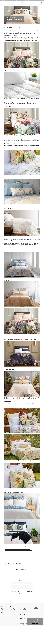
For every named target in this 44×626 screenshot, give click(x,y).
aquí (9, 137)
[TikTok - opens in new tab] (23, 619)
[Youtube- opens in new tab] (24, 619)
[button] (1, 3)
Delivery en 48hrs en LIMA (8, 0)
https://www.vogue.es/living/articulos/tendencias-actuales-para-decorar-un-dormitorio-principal (17, 549)
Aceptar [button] (35, 623)
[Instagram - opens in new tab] (21, 619)
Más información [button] (35, 621)
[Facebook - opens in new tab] (19, 619)
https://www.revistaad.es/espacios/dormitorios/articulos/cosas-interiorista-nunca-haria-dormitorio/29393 (18, 550)
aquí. (11, 240)
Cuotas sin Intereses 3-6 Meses (19, 0)
